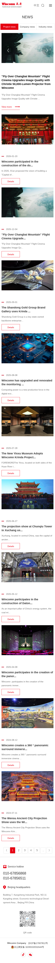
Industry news (45, 26)
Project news (9, 26)
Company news (27, 26)
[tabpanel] (27, 71)
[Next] (47, 50)
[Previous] (8, 50)
